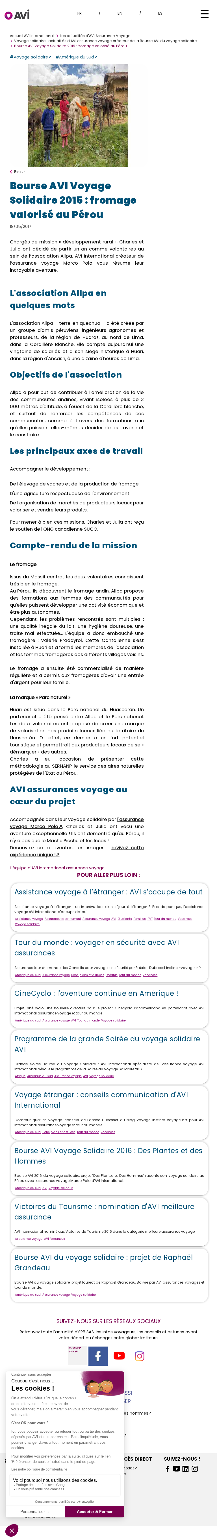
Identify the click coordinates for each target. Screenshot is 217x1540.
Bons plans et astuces (87, 975)
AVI (113, 919)
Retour (19, 171)
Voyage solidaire (27, 924)
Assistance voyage (29, 919)
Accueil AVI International (32, 35)
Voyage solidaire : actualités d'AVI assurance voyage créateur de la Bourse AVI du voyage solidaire (105, 40)
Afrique (20, 1076)
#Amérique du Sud (74, 57)
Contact (125, 1468)
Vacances (185, 919)
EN (120, 13)
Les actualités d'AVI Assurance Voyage (95, 35)
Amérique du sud (28, 975)
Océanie (112, 975)
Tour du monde (165, 919)
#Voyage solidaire (29, 57)
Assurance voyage (96, 919)
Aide (121, 1474)
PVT (150, 919)
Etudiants (125, 919)
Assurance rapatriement (63, 919)
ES (160, 13)
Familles (139, 919)
